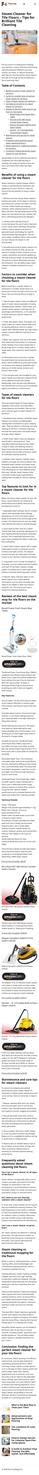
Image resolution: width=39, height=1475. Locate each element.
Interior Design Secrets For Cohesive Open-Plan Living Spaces (23, 1440)
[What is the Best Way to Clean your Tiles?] (6, 1408)
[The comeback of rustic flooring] (6, 1430)
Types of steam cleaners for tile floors (21, 101)
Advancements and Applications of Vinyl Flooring (22, 1418)
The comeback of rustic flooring (23, 1428)
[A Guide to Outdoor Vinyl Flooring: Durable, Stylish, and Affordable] (6, 1452)
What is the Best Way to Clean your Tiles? (23, 1406)
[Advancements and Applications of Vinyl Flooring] (6, 1419)
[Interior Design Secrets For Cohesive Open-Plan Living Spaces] (6, 1441)
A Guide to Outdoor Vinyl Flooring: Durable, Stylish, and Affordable (24, 1451)
